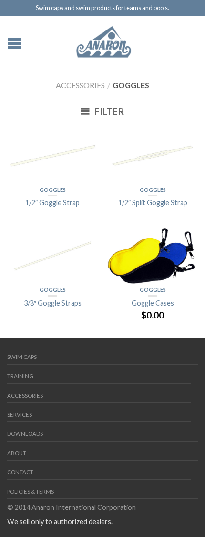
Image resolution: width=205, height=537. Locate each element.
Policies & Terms (30, 491)
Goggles (53, 190)
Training (20, 376)
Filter (108, 111)
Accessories (80, 85)
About (16, 453)
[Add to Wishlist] (86, 137)
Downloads (25, 433)
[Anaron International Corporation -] (104, 39)
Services (19, 414)
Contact (20, 472)
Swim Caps (22, 357)
